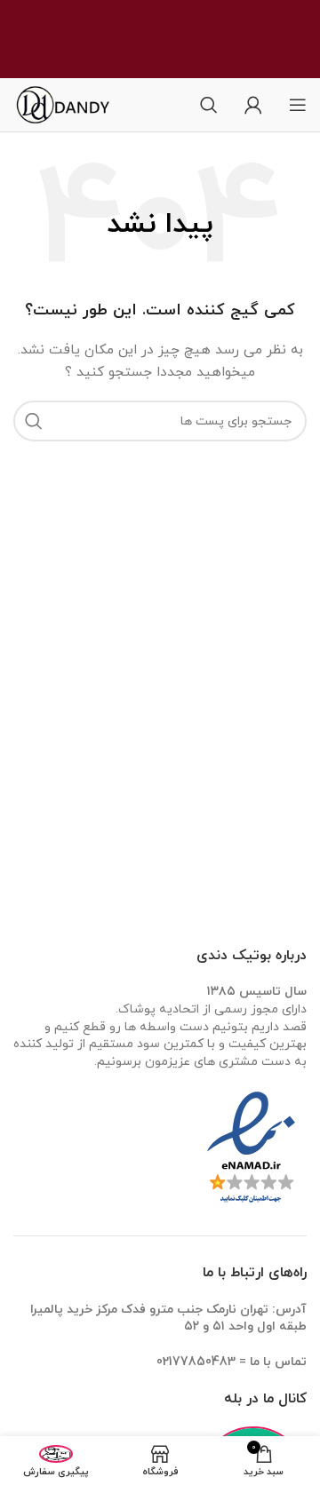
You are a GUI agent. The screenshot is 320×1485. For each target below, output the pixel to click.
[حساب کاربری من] (253, 105)
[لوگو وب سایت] (75, 103)
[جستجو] (209, 105)
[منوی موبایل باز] (298, 105)
